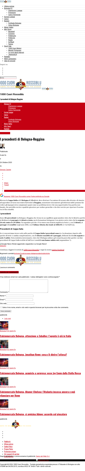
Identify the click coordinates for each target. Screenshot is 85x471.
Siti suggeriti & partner (11, 454)
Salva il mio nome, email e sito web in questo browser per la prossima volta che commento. (35, 307)
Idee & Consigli (9, 61)
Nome (2, 296)
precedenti (38, 253)
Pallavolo (11, 38)
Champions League (15, 11)
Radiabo (7, 57)
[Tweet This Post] (44, 175)
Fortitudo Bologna (14, 23)
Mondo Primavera (14, 50)
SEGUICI (3, 246)
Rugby (10, 40)
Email (2, 300)
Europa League (9, 17)
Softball (11, 42)
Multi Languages (10, 59)
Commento (4, 292)
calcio (24, 253)
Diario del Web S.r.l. (43, 456)
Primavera (12, 13)
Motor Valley (8, 27)
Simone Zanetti (5, 170)
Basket (6, 21)
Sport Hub (7, 46)
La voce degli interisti (16, 53)
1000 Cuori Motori (14, 48)
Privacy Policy (8, 449)
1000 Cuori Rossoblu (31, 250)
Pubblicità (7, 441)
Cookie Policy (8, 446)
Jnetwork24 (12, 55)
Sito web (3, 303)
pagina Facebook (58, 250)
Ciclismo (11, 34)
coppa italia (30, 253)
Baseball (11, 32)
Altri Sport (7, 29)
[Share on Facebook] (44, 173)
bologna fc (18, 253)
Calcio (6, 19)
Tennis (10, 44)
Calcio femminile (14, 15)
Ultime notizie (9, 6)
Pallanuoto (12, 36)
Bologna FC (8, 8)
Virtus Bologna (13, 25)
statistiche (46, 253)
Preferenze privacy (10, 451)
